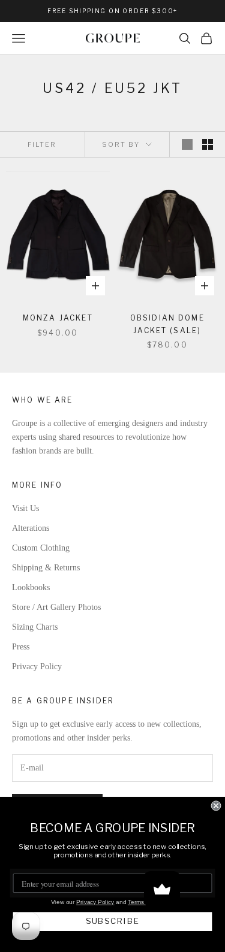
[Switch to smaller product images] (207, 144)
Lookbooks (31, 587)
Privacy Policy (37, 666)
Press (20, 646)
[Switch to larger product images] (187, 144)
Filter (42, 144)
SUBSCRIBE (113, 921)
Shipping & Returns (46, 567)
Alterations (30, 528)
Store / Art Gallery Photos (56, 607)
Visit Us (25, 508)
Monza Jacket (58, 317)
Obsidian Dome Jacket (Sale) (167, 323)
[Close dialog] (216, 806)
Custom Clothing (41, 547)
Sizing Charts (35, 626)
